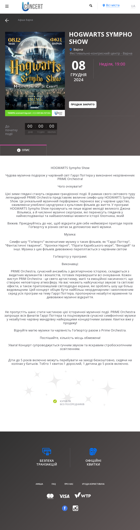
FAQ (54, 484)
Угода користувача (93, 484)
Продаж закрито (83, 104)
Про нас (69, 484)
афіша (39, 484)
